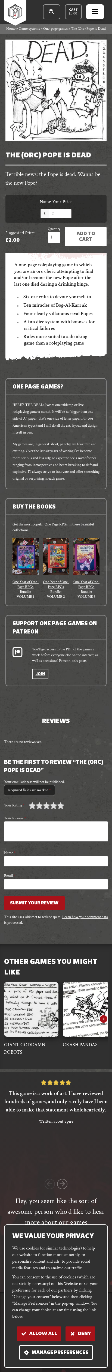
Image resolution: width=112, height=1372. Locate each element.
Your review (15, 818)
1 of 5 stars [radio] (32, 805)
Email (9, 875)
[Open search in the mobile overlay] (52, 11)
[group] (26, 568)
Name (9, 852)
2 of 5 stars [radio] (36, 805)
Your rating (14, 805)
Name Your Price (56, 202)
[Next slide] (103, 1019)
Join (40, 674)
